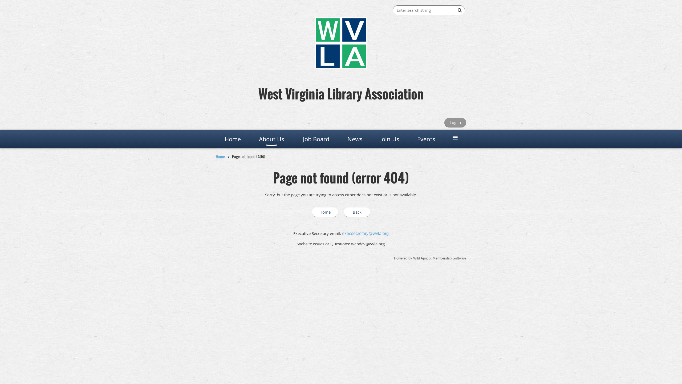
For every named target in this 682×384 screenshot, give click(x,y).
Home (220, 156)
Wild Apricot (422, 258)
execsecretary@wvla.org (365, 233)
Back (357, 212)
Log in (455, 122)
